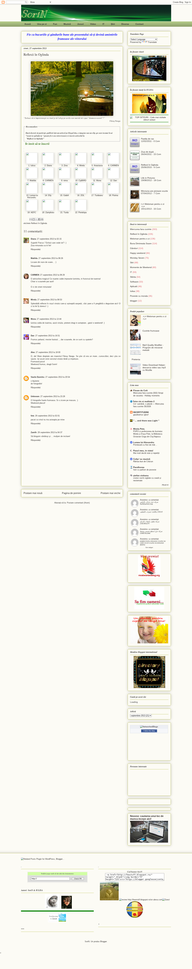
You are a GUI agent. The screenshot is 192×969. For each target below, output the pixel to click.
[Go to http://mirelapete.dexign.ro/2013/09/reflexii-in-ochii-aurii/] (81, 163)
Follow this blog (149, 731)
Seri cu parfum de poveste (144, 470)
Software (134, 281)
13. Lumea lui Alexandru (32, 196)
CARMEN (35, 275)
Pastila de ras (147, 139)
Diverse (125, 24)
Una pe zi (42, 24)
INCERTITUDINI (141, 412)
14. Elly (48, 195)
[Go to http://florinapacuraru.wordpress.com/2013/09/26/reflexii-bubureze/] (113, 193)
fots (32, 416)
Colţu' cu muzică (141, 459)
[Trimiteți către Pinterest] (42, 219)
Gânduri (134, 248)
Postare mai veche (110, 493)
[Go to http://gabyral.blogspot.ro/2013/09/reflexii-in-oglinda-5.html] (64, 193)
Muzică (67, 24)
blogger (133, 301)
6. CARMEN (113, 165)
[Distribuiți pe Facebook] (39, 219)
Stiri (132, 262)
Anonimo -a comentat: (149, 500)
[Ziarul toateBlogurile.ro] (166, 899)
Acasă (27, 24)
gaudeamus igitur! (141, 415)
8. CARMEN (48, 180)
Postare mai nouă (33, 493)
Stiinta (133, 277)
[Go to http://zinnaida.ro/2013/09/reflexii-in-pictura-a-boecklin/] (64, 163)
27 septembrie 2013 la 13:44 (49, 319)
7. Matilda (32, 180)
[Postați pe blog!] (33, 219)
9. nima (64, 180)
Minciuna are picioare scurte (154, 191)
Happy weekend (137, 253)
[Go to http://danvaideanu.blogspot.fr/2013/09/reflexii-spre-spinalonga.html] (113, 178)
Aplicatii (133, 286)
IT (103, 24)
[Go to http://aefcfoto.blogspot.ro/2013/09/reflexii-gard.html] (32, 210)
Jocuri (80, 24)
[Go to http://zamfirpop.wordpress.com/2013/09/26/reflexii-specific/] (97, 193)
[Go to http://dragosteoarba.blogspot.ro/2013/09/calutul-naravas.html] (48, 193)
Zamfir (34, 432)
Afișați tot (165, 485)
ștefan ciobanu (141, 475)
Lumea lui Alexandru (143, 442)
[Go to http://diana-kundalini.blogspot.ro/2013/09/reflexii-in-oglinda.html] (48, 163)
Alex (33, 352)
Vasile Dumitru (37, 377)
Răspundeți (35, 249)
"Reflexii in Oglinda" (35, 138)
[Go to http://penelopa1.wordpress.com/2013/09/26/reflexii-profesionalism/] (81, 210)
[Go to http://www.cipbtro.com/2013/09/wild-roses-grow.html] (81, 178)
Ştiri (113, 24)
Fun (55, 24)
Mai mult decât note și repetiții (146, 453)
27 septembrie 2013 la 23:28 (52, 396)
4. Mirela (80, 165)
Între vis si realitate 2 (143, 401)
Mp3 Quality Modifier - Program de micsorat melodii (153, 347)
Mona (33, 319)
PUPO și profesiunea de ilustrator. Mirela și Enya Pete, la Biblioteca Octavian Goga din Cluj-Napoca (148, 434)
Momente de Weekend (141, 267)
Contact (139, 24)
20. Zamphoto (48, 212)
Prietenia (136, 359)
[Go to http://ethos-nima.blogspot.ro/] (64, 178)
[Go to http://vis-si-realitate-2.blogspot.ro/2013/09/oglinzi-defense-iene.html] (113, 163)
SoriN (33, 14)
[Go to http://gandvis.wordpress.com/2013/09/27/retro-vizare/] (32, 178)
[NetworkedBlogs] (149, 726)
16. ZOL (81, 195)
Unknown (35, 396)
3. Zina (64, 165)
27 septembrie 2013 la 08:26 (50, 258)
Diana (33, 239)
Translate (152, 42)
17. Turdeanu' (97, 195)
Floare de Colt (140, 390)
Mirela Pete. (139, 429)
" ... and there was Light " (146, 420)
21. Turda (64, 212)
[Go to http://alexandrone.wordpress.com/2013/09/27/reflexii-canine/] (32, 193)
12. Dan (113, 180)
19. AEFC (32, 212)
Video (93, 24)
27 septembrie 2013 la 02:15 (49, 239)
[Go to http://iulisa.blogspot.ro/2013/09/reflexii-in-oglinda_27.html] (32, 163)
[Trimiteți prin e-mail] (30, 219)
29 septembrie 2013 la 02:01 (47, 416)
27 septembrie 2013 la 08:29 (52, 275)
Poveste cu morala (139, 296)
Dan (32, 335)
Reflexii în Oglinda (39, 223)
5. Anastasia (97, 165)
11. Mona (97, 180)
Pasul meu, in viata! (143, 450)
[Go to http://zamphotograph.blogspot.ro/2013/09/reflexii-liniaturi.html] (48, 210)
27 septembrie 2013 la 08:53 (49, 299)
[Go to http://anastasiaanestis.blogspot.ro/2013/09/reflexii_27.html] (97, 163)
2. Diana (48, 165)
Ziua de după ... (148, 152)
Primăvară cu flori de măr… (145, 445)
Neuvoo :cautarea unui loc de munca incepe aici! (147, 817)
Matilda (34, 258)
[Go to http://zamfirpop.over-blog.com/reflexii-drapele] (64, 210)
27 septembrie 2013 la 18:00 (48, 352)
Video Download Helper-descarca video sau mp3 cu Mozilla (154, 367)
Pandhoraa (138, 467)
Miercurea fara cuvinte (140, 229)
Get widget (149, 547)
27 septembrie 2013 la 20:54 (57, 377)
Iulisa (132, 291)
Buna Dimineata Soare (141, 243)
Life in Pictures (148, 178)
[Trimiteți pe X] (36, 219)
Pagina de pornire (71, 493)
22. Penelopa (81, 212)
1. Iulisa (32, 165)
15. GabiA (64, 195)
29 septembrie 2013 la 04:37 (50, 432)
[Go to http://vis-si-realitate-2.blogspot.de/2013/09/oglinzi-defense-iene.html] (48, 178)
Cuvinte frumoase (150, 331)
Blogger (103, 941)
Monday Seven (137, 258)
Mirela (33, 299)
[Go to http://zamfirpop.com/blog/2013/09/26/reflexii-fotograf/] (81, 193)
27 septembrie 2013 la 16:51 (47, 335)
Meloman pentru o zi (140, 238)
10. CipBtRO (81, 180)
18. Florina (113, 195)
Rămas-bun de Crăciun (143, 461)
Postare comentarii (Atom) (78, 503)
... (134, 423)
